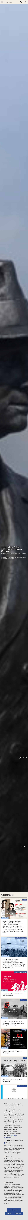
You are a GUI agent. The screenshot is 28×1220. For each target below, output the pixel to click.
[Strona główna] (2, 2)
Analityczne (9, 1156)
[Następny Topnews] (20, 935)
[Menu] (25, 2)
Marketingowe (9, 1182)
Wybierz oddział (9, 2)
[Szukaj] (21, 2)
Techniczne (9, 1142)
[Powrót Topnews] (25, 935)
